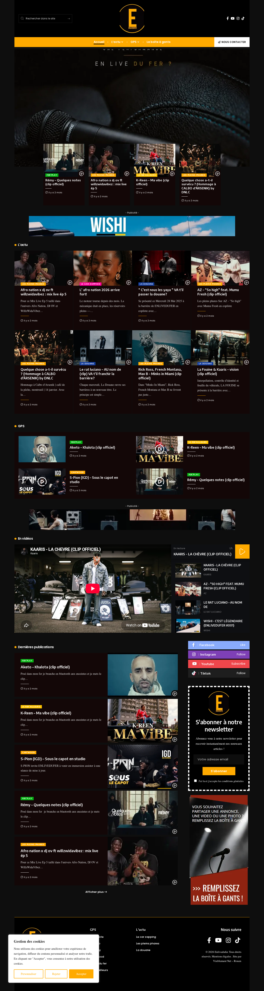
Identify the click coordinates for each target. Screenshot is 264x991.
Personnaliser (28, 974)
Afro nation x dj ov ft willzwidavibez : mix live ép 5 (109, 184)
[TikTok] (242, 18)
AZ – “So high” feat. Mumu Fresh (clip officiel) (218, 292)
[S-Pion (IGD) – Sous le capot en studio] (42, 481)
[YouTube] (233, 18)
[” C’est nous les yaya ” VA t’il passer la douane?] (161, 268)
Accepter (81, 974)
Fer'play (52, 175)
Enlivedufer (221, 952)
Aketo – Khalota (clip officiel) (92, 447)
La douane (146, 284)
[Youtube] (219, 664)
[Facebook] (228, 18)
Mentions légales (221, 956)
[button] (242, 551)
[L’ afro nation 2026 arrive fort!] (102, 268)
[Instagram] (238, 18)
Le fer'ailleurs (147, 175)
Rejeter (56, 974)
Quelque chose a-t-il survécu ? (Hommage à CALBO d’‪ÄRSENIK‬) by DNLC (43, 373)
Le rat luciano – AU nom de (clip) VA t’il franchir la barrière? (100, 373)
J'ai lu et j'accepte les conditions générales (221, 781)
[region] (53, 958)
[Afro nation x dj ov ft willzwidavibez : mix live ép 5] (109, 160)
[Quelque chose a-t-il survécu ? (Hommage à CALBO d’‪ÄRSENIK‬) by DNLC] (200, 160)
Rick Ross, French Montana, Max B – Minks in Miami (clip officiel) (160, 373)
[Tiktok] (219, 673)
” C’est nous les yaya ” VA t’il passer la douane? (160, 292)
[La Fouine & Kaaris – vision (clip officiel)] (220, 347)
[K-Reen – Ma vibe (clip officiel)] (154, 160)
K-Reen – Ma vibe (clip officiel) (211, 447)
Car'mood (77, 472)
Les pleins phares (103, 175)
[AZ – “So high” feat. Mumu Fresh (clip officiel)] (220, 268)
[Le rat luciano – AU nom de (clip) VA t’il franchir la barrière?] (102, 347)
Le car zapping (90, 284)
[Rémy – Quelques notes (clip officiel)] (64, 160)
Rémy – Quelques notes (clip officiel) (63, 182)
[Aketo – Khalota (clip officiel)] (42, 449)
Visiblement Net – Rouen (227, 961)
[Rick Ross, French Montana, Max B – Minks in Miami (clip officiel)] (161, 347)
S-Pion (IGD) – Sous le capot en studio (53, 758)
